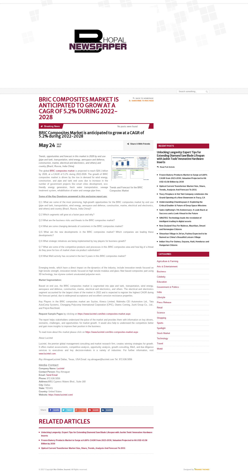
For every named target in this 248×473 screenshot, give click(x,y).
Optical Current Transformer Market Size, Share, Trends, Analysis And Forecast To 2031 (83, 448)
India (159, 292)
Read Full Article (167, 167)
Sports (160, 323)
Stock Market (163, 333)
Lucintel (60, 368)
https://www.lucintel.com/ (60, 394)
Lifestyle (161, 297)
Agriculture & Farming (167, 261)
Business (161, 271)
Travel (160, 343)
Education (162, 282)
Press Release (164, 302)
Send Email (52, 375)
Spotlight (161, 328)
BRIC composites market (62, 171)
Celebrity (161, 277)
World (159, 348)
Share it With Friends (140, 144)
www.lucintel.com (47, 353)
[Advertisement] (169, 80)
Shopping (161, 318)
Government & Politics (168, 287)
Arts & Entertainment (167, 266)
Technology (162, 338)
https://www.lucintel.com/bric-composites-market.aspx (104, 314)
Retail (159, 307)
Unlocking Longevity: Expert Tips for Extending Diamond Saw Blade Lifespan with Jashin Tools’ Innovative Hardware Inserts (180, 157)
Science (161, 312)
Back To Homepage (145, 98)
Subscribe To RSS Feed (143, 101)
